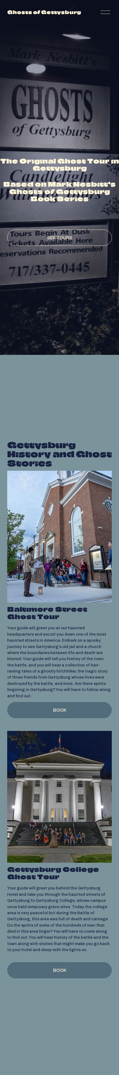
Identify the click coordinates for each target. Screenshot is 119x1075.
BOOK (59, 710)
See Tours (59, 237)
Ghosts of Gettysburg (44, 12)
